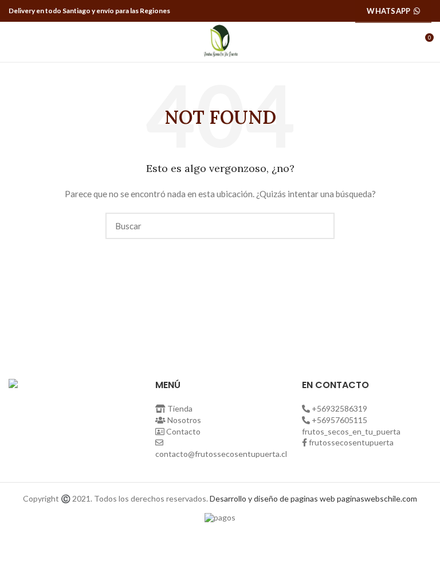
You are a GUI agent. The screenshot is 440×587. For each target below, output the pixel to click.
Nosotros (184, 420)
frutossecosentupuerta (351, 442)
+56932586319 (339, 408)
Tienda (179, 408)
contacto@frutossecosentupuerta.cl (221, 454)
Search (319, 226)
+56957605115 (339, 420)
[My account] (404, 41)
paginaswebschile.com (377, 498)
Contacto (183, 431)
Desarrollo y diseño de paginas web (272, 498)
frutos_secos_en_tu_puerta (351, 431)
